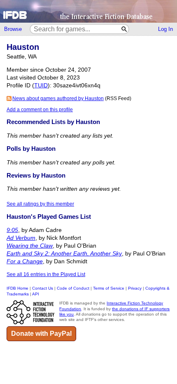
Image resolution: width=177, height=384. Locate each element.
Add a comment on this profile (40, 109)
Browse (13, 29)
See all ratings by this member (40, 203)
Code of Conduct (73, 288)
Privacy (135, 288)
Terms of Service (108, 288)
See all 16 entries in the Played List (46, 274)
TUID (41, 85)
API (35, 294)
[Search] (124, 29)
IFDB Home (17, 288)
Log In (165, 29)
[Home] (88, 11)
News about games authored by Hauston (58, 98)
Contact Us (42, 288)
